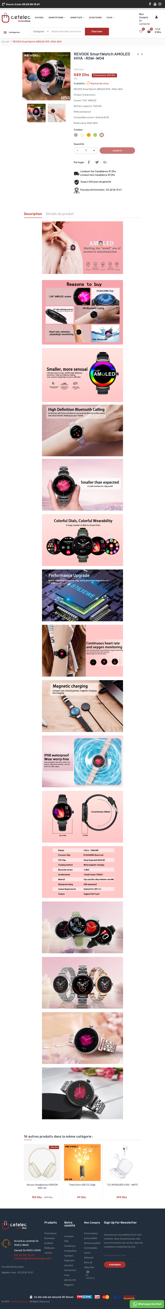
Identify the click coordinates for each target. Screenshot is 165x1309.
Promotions (50, 1233)
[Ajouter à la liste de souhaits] (54, 1195)
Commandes (90, 1248)
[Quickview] (42, 1162)
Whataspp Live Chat (150, 1304)
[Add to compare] (30, 1195)
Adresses (89, 1257)
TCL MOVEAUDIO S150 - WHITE (122, 1184)
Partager (89, 162)
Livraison (68, 1236)
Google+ (105, 162)
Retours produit (92, 1243)
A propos (68, 1255)
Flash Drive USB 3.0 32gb (82, 1184)
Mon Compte (92, 1222)
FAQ (66, 1241)
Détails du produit (60, 214)
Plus (109, 17)
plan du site (70, 1280)
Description (33, 214)
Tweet (97, 162)
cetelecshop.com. (19, 1301)
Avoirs (87, 1252)
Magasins (69, 1284)
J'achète (117, 151)
